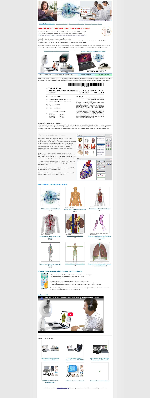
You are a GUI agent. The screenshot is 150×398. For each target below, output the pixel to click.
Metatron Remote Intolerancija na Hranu (75, 264)
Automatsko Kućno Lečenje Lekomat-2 (99, 380)
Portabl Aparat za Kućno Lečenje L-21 (75, 380)
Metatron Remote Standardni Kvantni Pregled (75, 209)
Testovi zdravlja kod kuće (91, 24)
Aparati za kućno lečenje (62, 24)
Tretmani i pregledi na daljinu (76, 24)
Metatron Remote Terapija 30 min (75, 236)
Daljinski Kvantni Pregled (63, 388)
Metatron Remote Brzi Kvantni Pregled (50, 208)
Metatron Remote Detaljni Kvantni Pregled (99, 208)
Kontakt (100, 24)
